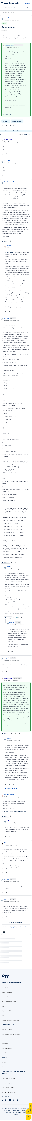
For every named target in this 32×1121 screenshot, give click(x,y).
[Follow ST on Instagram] (10, 1100)
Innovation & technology (9, 1001)
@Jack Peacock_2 (10, 252)
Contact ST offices (7, 1029)
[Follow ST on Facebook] (14, 1100)
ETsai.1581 (7, 160)
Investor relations (7, 992)
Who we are (5, 987)
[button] (2, 3)
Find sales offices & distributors (11, 1034)
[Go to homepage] (5, 978)
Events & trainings (7, 1048)
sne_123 (6, 18)
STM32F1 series (17, 121)
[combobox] (16, 7)
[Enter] (3, 7)
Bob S (8, 820)
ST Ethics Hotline (7, 1083)
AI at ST (4, 1052)
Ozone (9, 566)
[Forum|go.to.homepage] (12, 3)
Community (5, 1039)
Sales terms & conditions (20, 1110)
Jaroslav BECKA (9, 794)
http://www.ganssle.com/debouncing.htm (14, 811)
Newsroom (5, 1043)
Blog (3, 1015)
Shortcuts (4, 1062)
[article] (16, 147)
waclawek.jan (9, 45)
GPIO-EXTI (6, 121)
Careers (4, 1006)
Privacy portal (17, 1112)
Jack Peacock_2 (9, 181)
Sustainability (5, 997)
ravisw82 (9, 245)
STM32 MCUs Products (9, 13)
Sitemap (4, 1067)
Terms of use (7, 1110)
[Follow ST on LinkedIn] (6, 1100)
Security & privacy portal (9, 1092)
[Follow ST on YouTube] (17, 1100)
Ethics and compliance (8, 1078)
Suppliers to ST (6, 1011)
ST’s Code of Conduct (8, 1087)
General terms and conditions (10, 1020)
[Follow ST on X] (3, 1100)
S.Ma (5, 843)
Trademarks (7, 1112)
